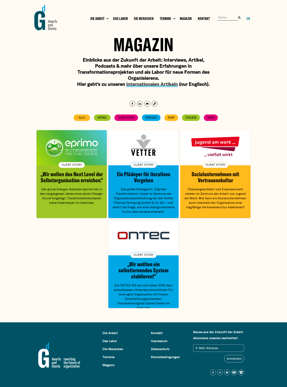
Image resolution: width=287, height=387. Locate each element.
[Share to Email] (147, 104)
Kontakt (204, 18)
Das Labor (120, 18)
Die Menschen (144, 18)
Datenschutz (160, 349)
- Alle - (81, 118)
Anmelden (234, 358)
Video (210, 118)
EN (248, 18)
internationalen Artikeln (152, 84)
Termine (165, 18)
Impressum (159, 341)
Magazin (186, 18)
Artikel (102, 118)
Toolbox (190, 118)
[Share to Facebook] (132, 104)
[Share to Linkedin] (140, 104)
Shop (171, 118)
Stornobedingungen (165, 357)
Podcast (151, 118)
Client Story (126, 118)
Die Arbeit (97, 18)
